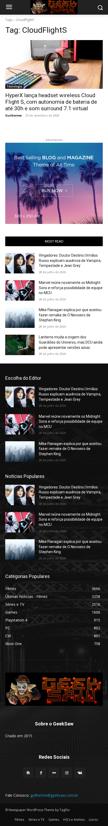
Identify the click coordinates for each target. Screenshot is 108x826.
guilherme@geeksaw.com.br (54, 795)
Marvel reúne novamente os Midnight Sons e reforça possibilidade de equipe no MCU (70, 287)
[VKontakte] (80, 773)
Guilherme (13, 115)
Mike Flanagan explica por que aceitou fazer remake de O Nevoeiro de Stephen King (70, 315)
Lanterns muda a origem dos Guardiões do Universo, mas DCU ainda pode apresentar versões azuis (70, 342)
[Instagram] (67, 773)
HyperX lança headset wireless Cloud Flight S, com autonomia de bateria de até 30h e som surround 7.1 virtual (51, 102)
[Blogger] (28, 773)
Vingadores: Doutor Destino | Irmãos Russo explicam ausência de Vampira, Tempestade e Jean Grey (70, 260)
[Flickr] (54, 773)
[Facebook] (41, 773)
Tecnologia (14, 86)
